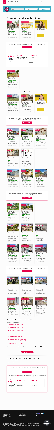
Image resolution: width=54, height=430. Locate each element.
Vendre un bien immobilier (6, 414)
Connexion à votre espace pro (23, 415)
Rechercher (44, 9)
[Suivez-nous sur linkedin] (43, 413)
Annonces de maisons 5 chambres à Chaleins (15, 330)
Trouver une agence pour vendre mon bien (41, 35)
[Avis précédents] (15, 58)
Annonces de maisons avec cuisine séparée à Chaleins (17, 339)
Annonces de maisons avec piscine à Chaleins (15, 343)
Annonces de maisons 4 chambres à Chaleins (15, 328)
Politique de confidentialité (33, 427)
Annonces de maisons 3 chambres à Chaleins (15, 327)
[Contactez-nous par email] (36, 415)
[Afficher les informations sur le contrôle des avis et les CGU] (14, 384)
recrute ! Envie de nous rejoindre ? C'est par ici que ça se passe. (27, 420)
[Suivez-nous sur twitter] (36, 413)
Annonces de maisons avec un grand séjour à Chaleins (17, 340)
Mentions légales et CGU (26, 427)
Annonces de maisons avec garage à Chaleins (15, 336)
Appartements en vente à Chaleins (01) (14, 360)
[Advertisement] (41, 158)
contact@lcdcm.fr (39, 415)
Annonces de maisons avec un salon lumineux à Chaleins (17, 342)
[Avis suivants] (45, 58)
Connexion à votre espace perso (7, 416)
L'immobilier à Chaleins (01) (12, 362)
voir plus (25, 58)
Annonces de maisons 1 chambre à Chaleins (15, 324)
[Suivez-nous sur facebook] (38, 413)
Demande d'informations (23, 414)
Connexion (48, 2)
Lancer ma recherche (27, 47)
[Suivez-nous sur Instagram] (39, 413)
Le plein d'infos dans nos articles (7, 417)
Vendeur (44, 2)
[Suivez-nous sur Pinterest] (41, 413)
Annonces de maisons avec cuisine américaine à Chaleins (17, 337)
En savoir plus (5, 415)
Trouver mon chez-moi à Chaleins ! (27, 352)
